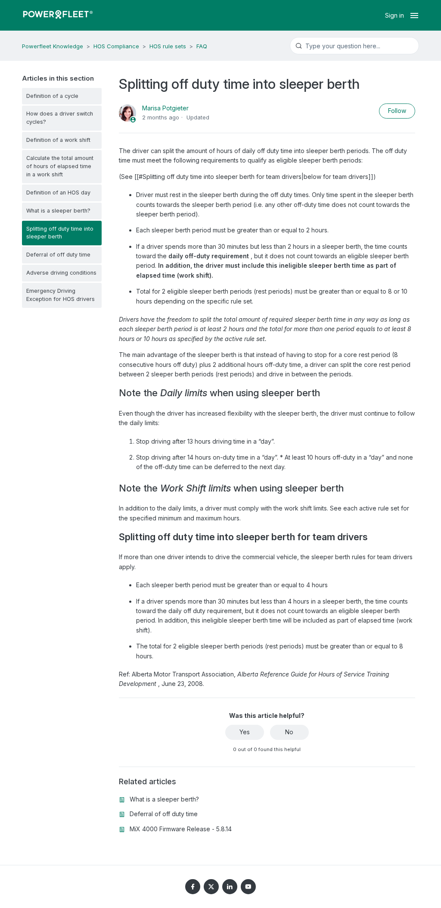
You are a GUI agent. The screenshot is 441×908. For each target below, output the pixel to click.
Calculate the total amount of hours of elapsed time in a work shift (59, 166)
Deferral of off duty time (58, 254)
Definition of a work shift (58, 140)
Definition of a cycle (52, 96)
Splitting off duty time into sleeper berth (59, 232)
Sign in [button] (394, 15)
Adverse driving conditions (61, 272)
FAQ (201, 46)
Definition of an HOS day (58, 192)
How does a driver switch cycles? (59, 117)
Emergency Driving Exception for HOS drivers (60, 295)
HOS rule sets (167, 46)
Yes (244, 732)
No (289, 732)
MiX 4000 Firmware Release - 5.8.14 (181, 829)
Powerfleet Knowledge (52, 46)
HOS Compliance (116, 46)
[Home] (57, 15)
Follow (397, 110)
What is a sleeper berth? (58, 210)
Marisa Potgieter (165, 108)
